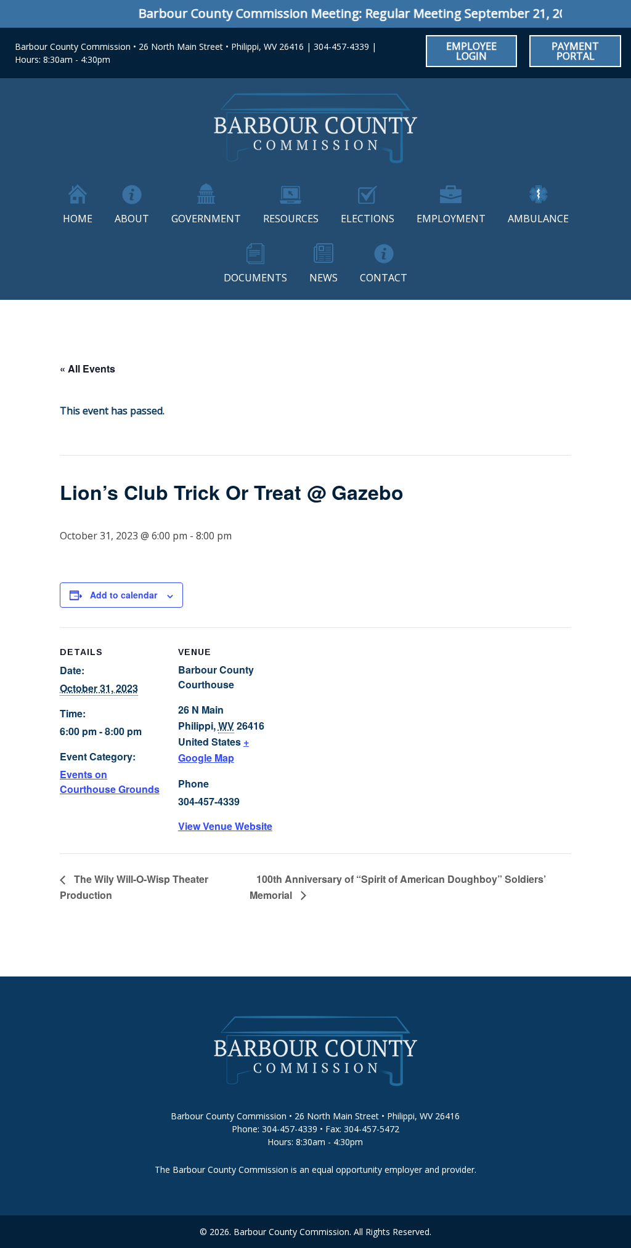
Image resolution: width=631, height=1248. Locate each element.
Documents (255, 277)
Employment (451, 218)
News (323, 277)
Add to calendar (123, 595)
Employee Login (471, 51)
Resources (291, 218)
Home (77, 218)
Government (206, 218)
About (132, 218)
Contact (383, 277)
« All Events (87, 368)
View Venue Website (225, 826)
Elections (367, 218)
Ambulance (538, 218)
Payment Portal (575, 51)
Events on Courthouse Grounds (110, 781)
